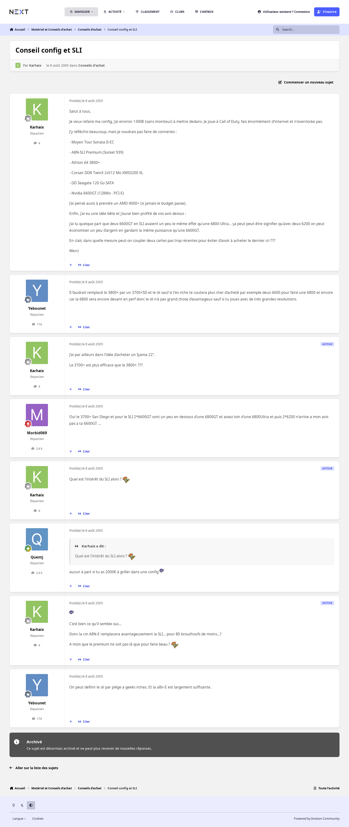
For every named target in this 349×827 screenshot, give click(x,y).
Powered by (317, 819)
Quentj (37, 557)
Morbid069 (37, 432)
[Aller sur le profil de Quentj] (37, 539)
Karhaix (35, 65)
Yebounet (37, 308)
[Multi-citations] (70, 265)
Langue (18, 819)
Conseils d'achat (91, 65)
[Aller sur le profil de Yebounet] (37, 291)
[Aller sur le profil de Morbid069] (37, 415)
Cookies (37, 819)
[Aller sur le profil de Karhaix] (17, 65)
